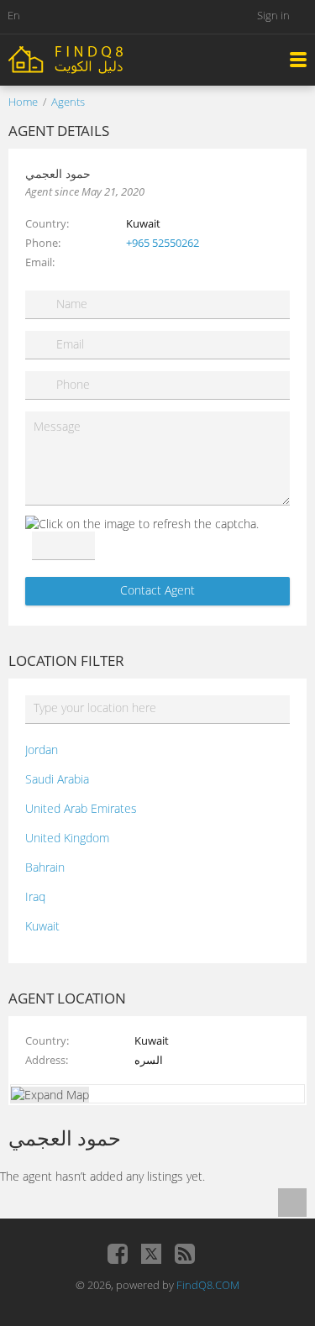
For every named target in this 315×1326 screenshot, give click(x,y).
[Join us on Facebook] (118, 1254)
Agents (68, 101)
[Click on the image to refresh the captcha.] (142, 524)
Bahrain (45, 867)
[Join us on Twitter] (151, 1254)
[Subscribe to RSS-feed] (185, 1254)
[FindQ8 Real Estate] (100, 58)
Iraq (35, 896)
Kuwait (42, 926)
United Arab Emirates (81, 808)
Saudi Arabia (57, 779)
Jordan (41, 749)
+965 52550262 (162, 242)
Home (23, 101)
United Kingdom (67, 838)
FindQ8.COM (207, 1284)
